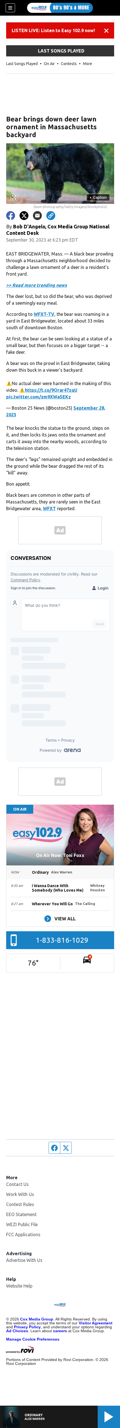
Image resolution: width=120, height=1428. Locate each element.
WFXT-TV (44, 314)
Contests (69, 63)
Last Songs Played (22, 63)
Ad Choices (17, 1331)
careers (60, 1331)
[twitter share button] (24, 215)
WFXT (49, 508)
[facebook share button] (10, 215)
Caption (98, 197)
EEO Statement (21, 1214)
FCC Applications (23, 1234)
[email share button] (37, 215)
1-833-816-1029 (62, 940)
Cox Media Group (36, 1319)
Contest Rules (20, 1204)
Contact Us (17, 1184)
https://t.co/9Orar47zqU (51, 390)
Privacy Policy (27, 1327)
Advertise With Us (24, 1260)
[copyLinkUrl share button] (50, 215)
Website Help (19, 1285)
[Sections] (10, 7)
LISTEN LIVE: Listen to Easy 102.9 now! (53, 30)
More (87, 63)
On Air (49, 63)
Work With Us (20, 1194)
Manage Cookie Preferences (32, 1339)
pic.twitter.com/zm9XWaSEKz (38, 396)
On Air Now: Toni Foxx (60, 855)
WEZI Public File (22, 1224)
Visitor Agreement (95, 1323)
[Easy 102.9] (60, 7)
